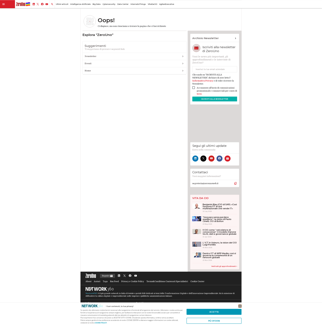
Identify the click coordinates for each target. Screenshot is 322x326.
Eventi (88, 63)
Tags (105, 281)
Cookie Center (197, 281)
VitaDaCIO (152, 4)
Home (88, 71)
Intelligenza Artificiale (80, 4)
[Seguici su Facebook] (219, 158)
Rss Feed (114, 281)
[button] (7, 4)
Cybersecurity (109, 4)
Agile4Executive (166, 4)
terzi (199, 94)
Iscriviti (214, 99)
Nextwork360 (91, 293)
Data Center (123, 4)
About (88, 281)
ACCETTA (214, 312)
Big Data (96, 4)
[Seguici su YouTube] (211, 158)
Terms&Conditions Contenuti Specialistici (167, 281)
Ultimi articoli (62, 4)
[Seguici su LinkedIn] (195, 158)
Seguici (106, 276)
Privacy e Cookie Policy (132, 281)
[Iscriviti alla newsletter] (228, 158)
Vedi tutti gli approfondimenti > (224, 266)
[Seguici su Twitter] (203, 158)
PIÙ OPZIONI (214, 320)
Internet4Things (138, 4)
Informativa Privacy (203, 81)
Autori (97, 281)
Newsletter (90, 56)
